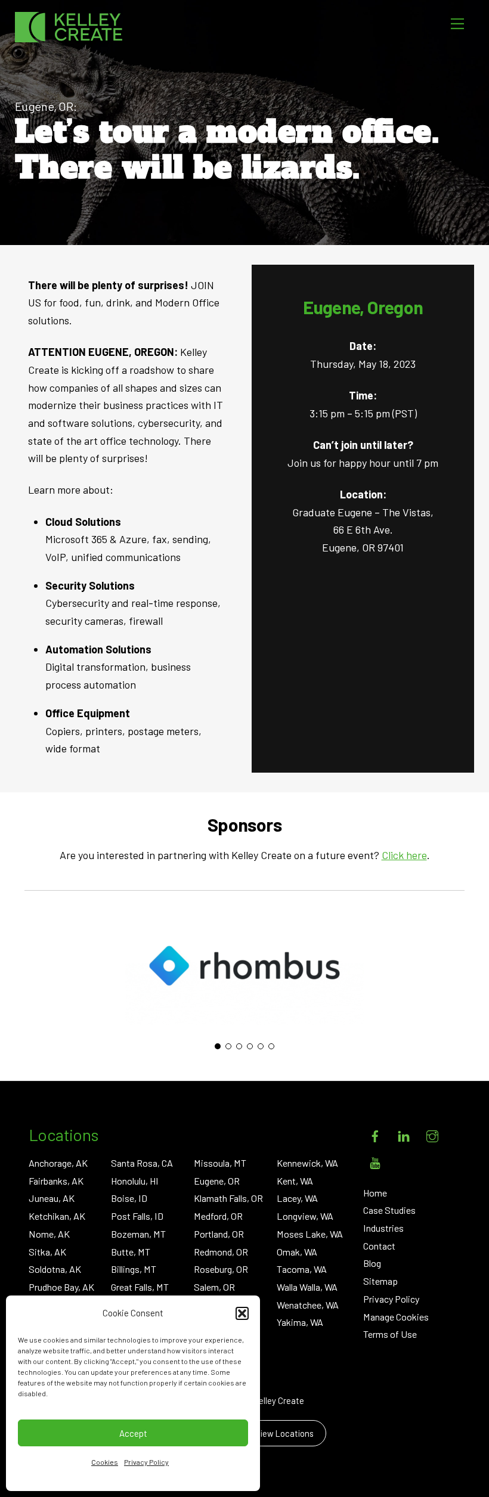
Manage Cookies (396, 1316)
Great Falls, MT (140, 1287)
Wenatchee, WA (308, 1304)
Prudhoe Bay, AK (61, 1287)
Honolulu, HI (135, 1180)
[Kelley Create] (68, 27)
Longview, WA (305, 1216)
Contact (379, 1245)
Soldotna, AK (55, 1269)
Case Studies (389, 1210)
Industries (383, 1227)
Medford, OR (218, 1216)
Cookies (104, 1462)
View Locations (284, 1433)
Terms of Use (390, 1334)
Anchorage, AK (58, 1163)
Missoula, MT (220, 1163)
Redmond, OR (221, 1251)
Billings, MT (133, 1269)
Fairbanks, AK (56, 1180)
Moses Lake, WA (310, 1233)
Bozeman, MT (138, 1233)
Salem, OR (214, 1287)
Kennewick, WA (307, 1163)
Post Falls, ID (137, 1216)
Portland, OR (219, 1233)
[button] (242, 1313)
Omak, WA (297, 1251)
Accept (133, 1433)
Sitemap (380, 1281)
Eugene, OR (217, 1180)
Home (375, 1192)
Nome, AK (49, 1233)
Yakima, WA (300, 1322)
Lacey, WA (297, 1198)
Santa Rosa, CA (142, 1163)
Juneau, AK (52, 1198)
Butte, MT (130, 1251)
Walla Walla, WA (307, 1287)
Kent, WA (295, 1180)
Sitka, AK (47, 1251)
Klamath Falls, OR (228, 1198)
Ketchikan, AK (57, 1216)
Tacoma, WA (302, 1269)
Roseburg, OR (221, 1269)
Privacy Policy (146, 1462)
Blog (372, 1263)
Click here (404, 854)
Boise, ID (129, 1198)
